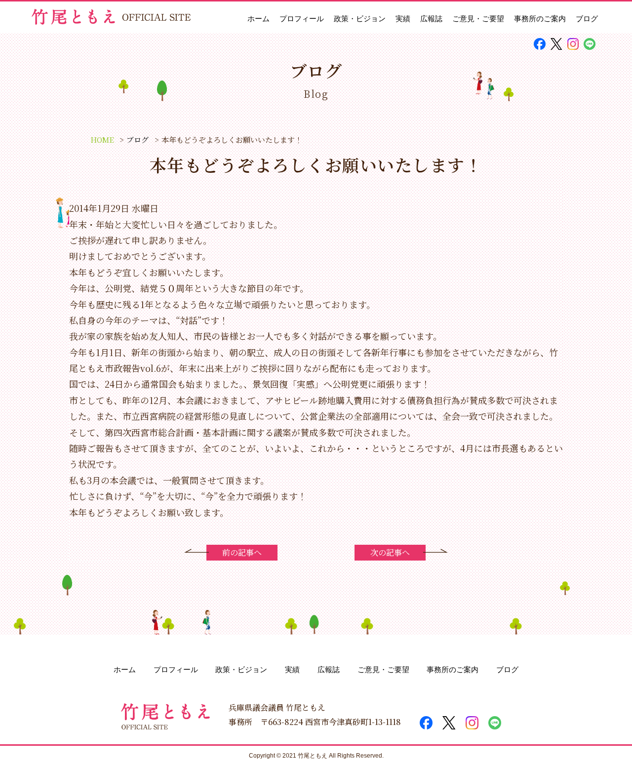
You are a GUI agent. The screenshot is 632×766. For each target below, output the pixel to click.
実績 (402, 18)
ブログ (587, 18)
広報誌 (431, 18)
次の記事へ (390, 552)
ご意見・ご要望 (478, 18)
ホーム (258, 18)
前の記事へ (242, 552)
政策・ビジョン (360, 18)
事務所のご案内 (540, 18)
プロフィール (301, 18)
